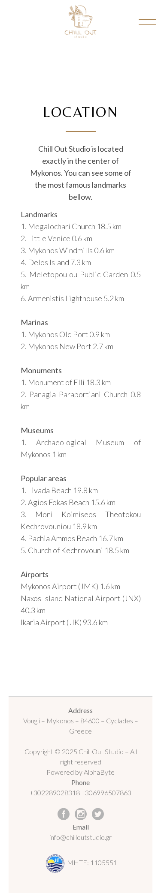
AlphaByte (99, 772)
